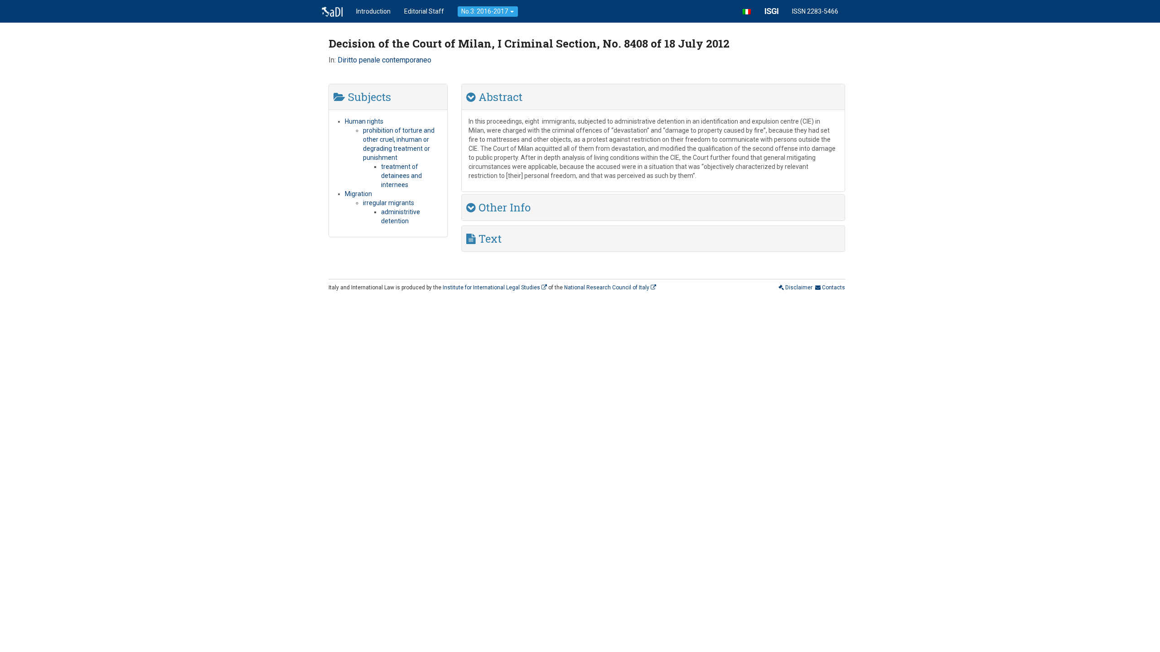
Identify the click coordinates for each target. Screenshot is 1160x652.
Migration (358, 193)
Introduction (373, 11)
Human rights (364, 121)
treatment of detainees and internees (401, 175)
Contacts (833, 287)
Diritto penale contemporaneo (384, 60)
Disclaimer (798, 287)
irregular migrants (388, 202)
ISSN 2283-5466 (815, 11)
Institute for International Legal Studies (492, 287)
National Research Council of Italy (607, 287)
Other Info (503, 207)
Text (489, 238)
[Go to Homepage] (332, 11)
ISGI (771, 11)
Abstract (499, 97)
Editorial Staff (424, 11)
